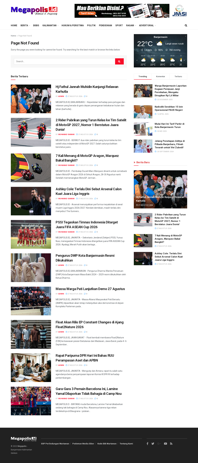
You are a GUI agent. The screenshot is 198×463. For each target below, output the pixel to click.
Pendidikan (105, 25)
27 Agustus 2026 (74, 96)
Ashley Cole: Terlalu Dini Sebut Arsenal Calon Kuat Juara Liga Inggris (169, 256)
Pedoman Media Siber (83, 443)
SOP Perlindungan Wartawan (55, 443)
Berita (24, 25)
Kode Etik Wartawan (106, 443)
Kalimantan (49, 25)
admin (61, 96)
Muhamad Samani (66, 134)
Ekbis (36, 25)
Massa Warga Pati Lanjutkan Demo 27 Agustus (90, 289)
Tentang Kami (126, 443)
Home (14, 25)
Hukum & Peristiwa (73, 25)
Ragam (130, 25)
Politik (91, 25)
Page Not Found (25, 36)
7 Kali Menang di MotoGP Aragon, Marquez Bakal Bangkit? (168, 238)
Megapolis (22, 446)
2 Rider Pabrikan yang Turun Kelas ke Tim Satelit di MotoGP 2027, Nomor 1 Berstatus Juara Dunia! (91, 125)
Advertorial (146, 25)
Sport (119, 25)
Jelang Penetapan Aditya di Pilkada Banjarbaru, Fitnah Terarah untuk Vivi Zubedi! (170, 144)
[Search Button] (119, 61)
